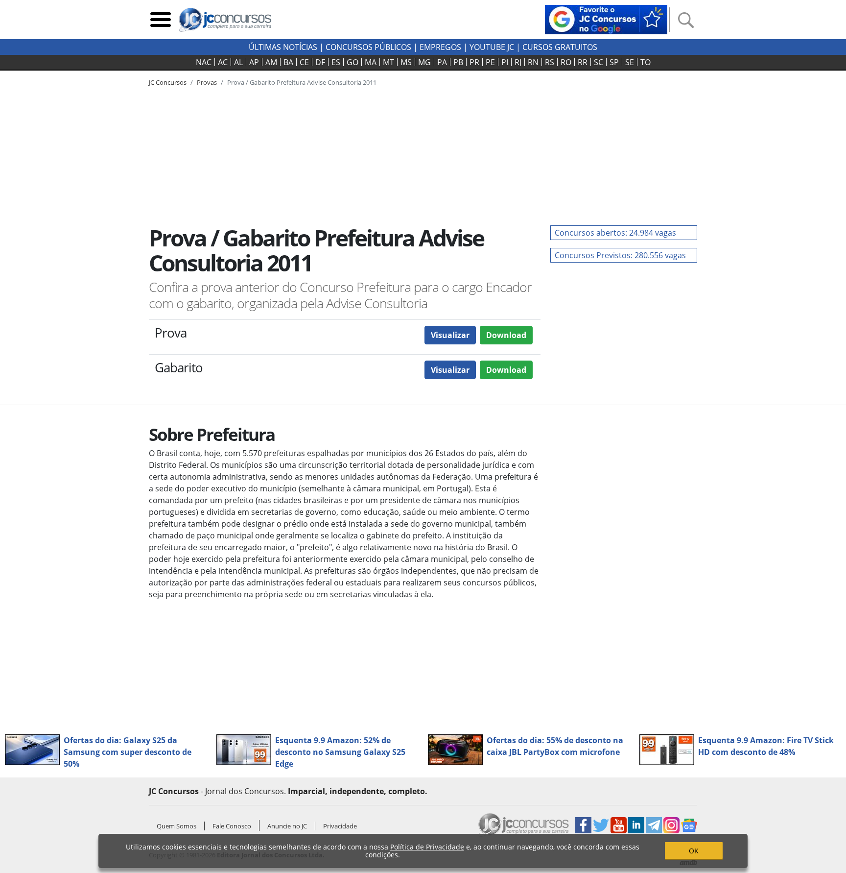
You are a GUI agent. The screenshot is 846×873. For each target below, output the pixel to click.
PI (504, 62)
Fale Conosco (231, 826)
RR (583, 62)
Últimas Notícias (283, 47)
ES (335, 62)
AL (238, 62)
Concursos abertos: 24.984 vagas (615, 232)
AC (223, 62)
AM (271, 62)
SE (629, 62)
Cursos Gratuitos (559, 47)
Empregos (440, 47)
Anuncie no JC (287, 826)
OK (694, 850)
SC (598, 62)
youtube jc (492, 47)
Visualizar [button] (450, 335)
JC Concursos (168, 82)
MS (406, 62)
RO (566, 62)
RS (549, 62)
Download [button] (506, 335)
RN (533, 62)
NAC (204, 62)
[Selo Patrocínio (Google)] (606, 18)
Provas (207, 82)
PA (442, 62)
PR (474, 62)
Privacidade (340, 826)
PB (458, 62)
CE (304, 62)
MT (388, 62)
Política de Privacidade (427, 846)
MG (424, 62)
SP (614, 62)
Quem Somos (176, 826)
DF (320, 62)
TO (645, 62)
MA (370, 62)
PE (490, 62)
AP (254, 62)
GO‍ (352, 62)
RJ (518, 62)
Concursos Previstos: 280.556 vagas (620, 255)
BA (288, 62)
